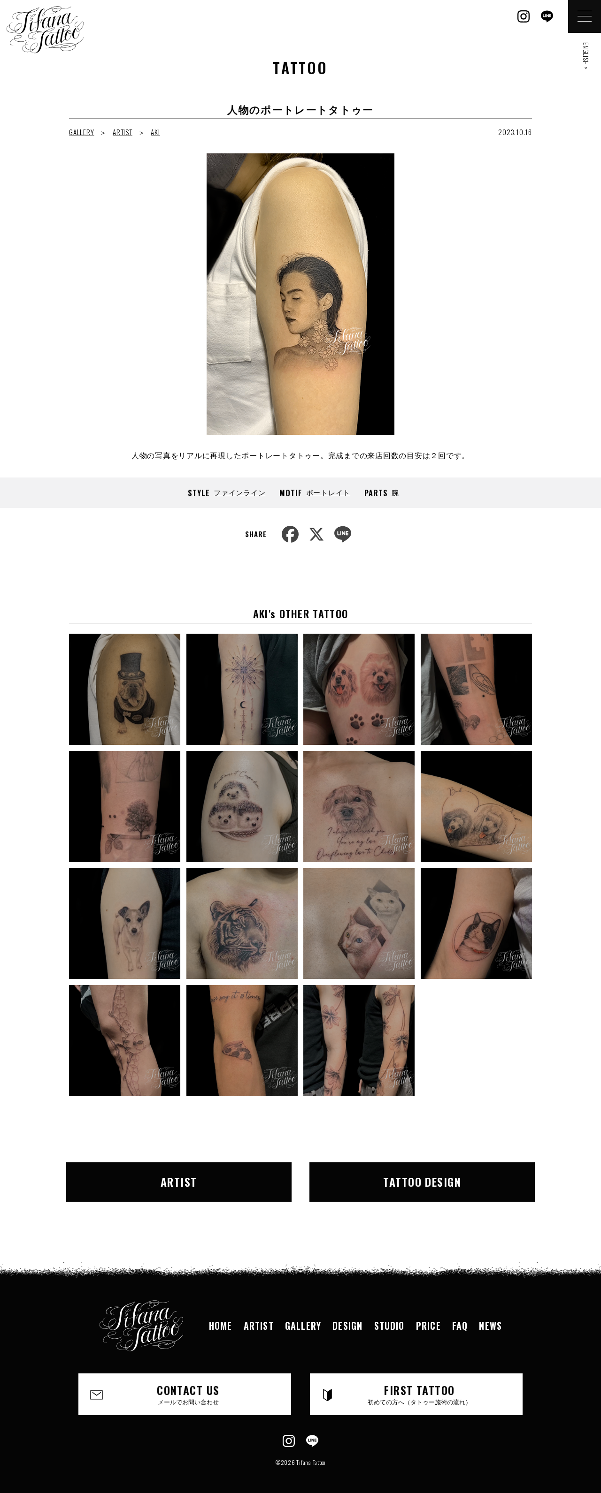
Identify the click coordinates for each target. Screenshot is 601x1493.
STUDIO (389, 1326)
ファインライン (239, 492)
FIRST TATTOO (419, 1393)
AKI (155, 132)
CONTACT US (188, 1393)
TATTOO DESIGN (422, 1181)
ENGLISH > (586, 56)
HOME (220, 1326)
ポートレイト (328, 492)
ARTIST (122, 132)
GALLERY (81, 132)
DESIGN (347, 1326)
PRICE (428, 1326)
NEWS (490, 1326)
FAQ (460, 1326)
